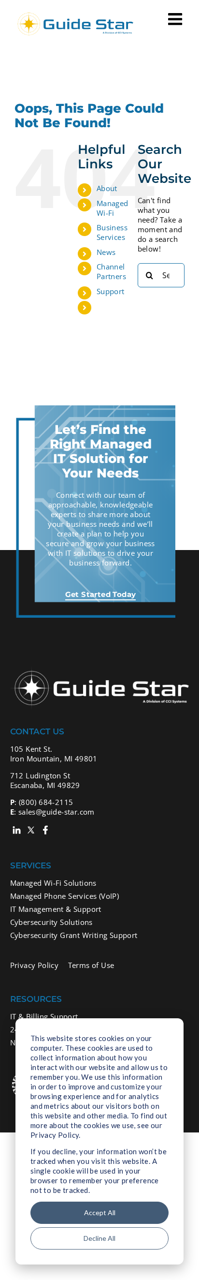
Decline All (99, 1238)
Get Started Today (100, 594)
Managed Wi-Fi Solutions (53, 883)
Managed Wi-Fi (112, 208)
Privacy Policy (34, 965)
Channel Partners (111, 271)
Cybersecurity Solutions (51, 922)
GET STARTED (112, 310)
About (107, 188)
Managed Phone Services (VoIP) (64, 896)
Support (111, 291)
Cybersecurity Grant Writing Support (74, 935)
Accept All (99, 1212)
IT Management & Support (55, 909)
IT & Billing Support (44, 1016)
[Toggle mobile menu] (176, 19)
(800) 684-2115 (46, 802)
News (106, 252)
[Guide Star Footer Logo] (99, 670)
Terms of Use (91, 965)
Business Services (112, 232)
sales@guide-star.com (56, 812)
